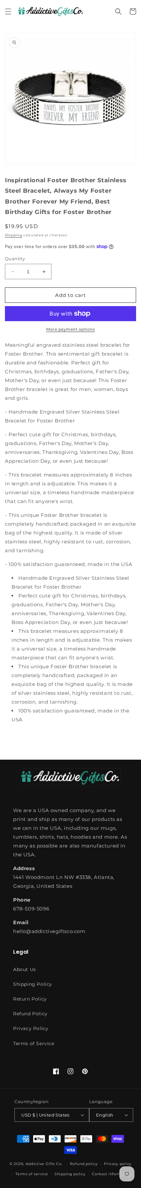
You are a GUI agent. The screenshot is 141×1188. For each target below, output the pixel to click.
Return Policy (30, 999)
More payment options (70, 329)
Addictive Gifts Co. (44, 1163)
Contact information (112, 1174)
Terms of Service (33, 1043)
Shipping (13, 235)
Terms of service (31, 1174)
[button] (8, 11)
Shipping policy (70, 1174)
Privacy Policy (30, 1028)
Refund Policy (30, 1014)
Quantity (15, 258)
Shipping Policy (32, 984)
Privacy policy (117, 1163)
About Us (24, 969)
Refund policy (83, 1163)
